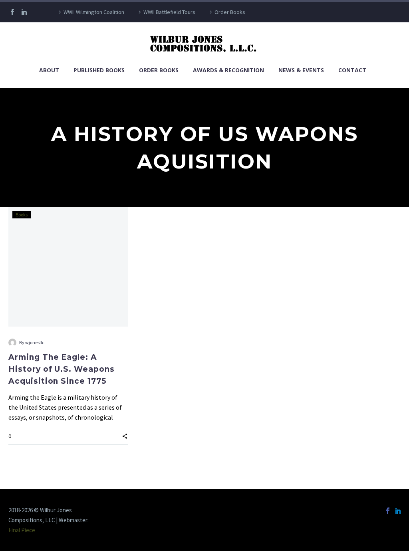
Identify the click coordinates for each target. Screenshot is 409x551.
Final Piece (21, 530)
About (49, 70)
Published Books (99, 70)
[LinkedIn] (24, 12)
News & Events (301, 70)
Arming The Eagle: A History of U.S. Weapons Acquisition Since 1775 (61, 369)
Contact (352, 70)
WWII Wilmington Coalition (94, 12)
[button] (125, 435)
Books (22, 215)
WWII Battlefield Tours (169, 12)
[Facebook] (12, 12)
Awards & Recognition (228, 70)
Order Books (229, 12)
